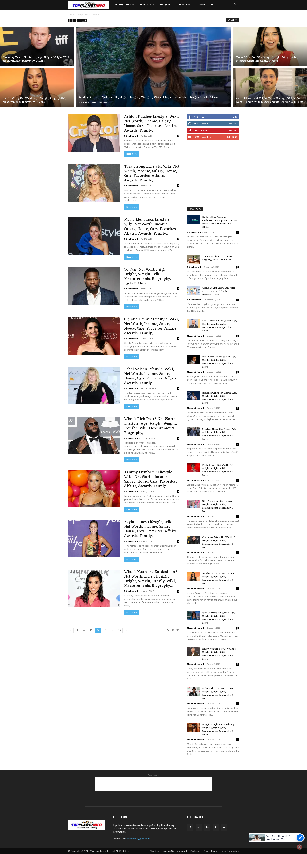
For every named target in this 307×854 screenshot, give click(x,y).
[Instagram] (199, 827)
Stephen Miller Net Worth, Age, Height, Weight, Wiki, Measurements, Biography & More (219, 434)
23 (119, 630)
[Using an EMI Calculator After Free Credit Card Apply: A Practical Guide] (193, 290)
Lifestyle (144, 5)
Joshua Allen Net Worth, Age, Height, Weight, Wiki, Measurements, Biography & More (218, 693)
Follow (233, 123)
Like (235, 117)
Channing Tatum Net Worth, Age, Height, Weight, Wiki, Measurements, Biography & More (220, 542)
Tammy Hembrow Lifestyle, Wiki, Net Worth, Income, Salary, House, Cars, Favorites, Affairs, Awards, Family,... (150, 479)
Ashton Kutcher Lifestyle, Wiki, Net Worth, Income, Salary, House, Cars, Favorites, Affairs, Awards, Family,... (151, 123)
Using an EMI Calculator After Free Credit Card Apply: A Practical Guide (218, 291)
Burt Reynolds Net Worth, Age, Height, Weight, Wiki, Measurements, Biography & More (219, 362)
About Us (154, 851)
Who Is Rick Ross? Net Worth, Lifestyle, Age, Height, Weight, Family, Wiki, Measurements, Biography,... (150, 426)
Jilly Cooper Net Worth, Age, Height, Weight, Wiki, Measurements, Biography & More (217, 506)
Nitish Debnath (131, 136)
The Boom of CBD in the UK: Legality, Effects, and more (217, 258)
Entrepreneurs (83, 14)
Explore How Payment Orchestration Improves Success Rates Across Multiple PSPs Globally (219, 222)
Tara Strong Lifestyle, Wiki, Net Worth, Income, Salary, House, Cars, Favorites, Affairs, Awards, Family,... (151, 173)
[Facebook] (190, 827)
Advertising (207, 5)
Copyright (182, 851)
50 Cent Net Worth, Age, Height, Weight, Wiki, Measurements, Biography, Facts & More (147, 276)
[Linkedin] (207, 827)
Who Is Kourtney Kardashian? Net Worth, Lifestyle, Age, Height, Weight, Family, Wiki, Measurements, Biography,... (150, 578)
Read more (131, 154)
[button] (235, 5)
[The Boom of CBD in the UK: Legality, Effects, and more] (193, 259)
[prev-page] (71, 630)
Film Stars (185, 5)
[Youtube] (224, 827)
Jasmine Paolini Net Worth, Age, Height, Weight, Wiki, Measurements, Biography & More (219, 398)
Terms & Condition (229, 851)
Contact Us (168, 851)
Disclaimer (195, 851)
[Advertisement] (213, 174)
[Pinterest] (216, 827)
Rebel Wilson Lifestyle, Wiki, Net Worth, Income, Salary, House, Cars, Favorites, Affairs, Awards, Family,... (150, 376)
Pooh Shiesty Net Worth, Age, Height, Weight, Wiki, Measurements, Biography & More (218, 470)
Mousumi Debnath (87, 102)
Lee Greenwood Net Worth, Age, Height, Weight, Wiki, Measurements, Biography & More (219, 326)
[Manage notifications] (299, 847)
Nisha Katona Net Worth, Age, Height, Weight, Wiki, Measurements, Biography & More (218, 618)
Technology (123, 5)
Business (164, 5)
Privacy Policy (210, 851)
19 (91, 630)
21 (106, 630)
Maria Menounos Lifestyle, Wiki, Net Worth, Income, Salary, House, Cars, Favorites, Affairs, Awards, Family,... (150, 226)
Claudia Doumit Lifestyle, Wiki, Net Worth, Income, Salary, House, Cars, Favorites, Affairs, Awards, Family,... (151, 326)
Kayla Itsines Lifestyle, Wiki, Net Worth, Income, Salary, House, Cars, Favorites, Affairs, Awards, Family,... (150, 529)
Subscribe (232, 137)
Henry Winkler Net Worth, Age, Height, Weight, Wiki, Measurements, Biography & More (219, 654)
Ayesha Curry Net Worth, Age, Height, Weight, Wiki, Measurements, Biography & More (218, 578)
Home (71, 14)
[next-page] (126, 630)
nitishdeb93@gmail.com (138, 838)
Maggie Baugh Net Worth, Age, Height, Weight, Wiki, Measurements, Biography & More (219, 729)
